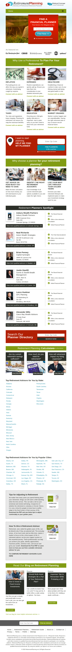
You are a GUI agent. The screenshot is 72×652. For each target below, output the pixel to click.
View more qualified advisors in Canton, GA (21, 285)
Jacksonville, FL (26, 472)
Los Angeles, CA (26, 481)
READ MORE (10, 610)
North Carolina (11, 444)
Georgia (8, 404)
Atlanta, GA (10, 461)
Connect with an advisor (14, 94)
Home (10, 11)
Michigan (9, 427)
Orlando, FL (40, 472)
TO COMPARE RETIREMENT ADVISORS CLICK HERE (25, 555)
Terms (17, 632)
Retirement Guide (38, 630)
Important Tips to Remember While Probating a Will (57, 576)
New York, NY (41, 466)
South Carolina (41, 386)
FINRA (24, 632)
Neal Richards (22, 233)
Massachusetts (11, 424)
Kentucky (9, 418)
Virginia (38, 398)
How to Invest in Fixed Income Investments (15, 584)
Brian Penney (22, 252)
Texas (38, 392)
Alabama (9, 384)
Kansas (8, 415)
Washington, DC (57, 481)
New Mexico (10, 438)
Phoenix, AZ (40, 478)
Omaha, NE (40, 469)
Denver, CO (25, 464)
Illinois (8, 407)
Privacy (9, 632)
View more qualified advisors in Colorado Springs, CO (24, 226)
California (9, 389)
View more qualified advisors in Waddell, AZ (21, 263)
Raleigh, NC (40, 484)
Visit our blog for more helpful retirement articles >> (23, 614)
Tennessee (39, 389)
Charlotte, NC (10, 472)
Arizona (8, 386)
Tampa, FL (55, 475)
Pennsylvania (40, 384)
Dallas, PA (24, 461)
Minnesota (9, 430)
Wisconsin (39, 404)
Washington (40, 401)
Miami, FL (24, 484)
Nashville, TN (40, 464)
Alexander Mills (23, 312)
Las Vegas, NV (26, 478)
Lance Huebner (23, 292)
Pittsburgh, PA (41, 481)
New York (9, 441)
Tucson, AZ (55, 478)
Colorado (9, 392)
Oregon (8, 450)
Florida (8, 401)
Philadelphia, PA (41, 475)
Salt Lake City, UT (58, 461)
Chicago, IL (10, 475)
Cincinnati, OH (11, 478)
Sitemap (33, 632)
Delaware (9, 398)
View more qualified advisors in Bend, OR (20, 245)
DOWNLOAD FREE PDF (53, 505)
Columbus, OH (11, 481)
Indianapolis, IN (26, 469)
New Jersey (10, 436)
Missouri (9, 433)
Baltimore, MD (11, 466)
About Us (50, 630)
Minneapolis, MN (41, 461)
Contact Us (60, 630)
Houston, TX (25, 466)
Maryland (9, 421)
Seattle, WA (55, 472)
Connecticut (10, 395)
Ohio (7, 447)
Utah (38, 395)
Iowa (7, 412)
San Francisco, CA (58, 469)
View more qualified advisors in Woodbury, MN (22, 305)
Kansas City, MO (26, 475)
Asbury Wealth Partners (27, 213)
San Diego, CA (56, 466)
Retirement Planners (21, 630)
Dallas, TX (9, 484)
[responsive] (62, 11)
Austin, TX (9, 464)
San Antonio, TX (57, 464)
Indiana (8, 410)
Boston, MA (10, 469)
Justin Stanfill (22, 270)
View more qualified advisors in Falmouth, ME (22, 325)
